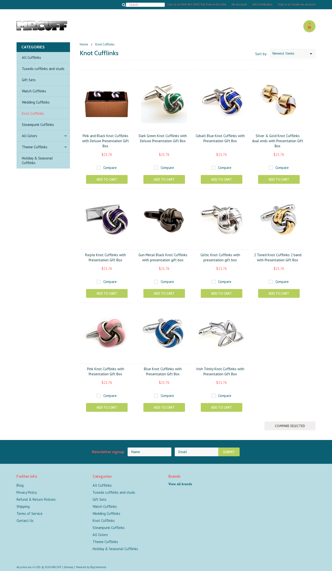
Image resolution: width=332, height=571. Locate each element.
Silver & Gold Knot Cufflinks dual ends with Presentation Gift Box (277, 140)
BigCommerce (98, 567)
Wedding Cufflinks (36, 102)
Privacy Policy (27, 492)
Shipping (23, 506)
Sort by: (261, 54)
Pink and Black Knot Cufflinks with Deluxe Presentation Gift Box (105, 140)
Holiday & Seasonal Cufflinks (37, 160)
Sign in (282, 4)
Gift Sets (29, 80)
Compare (110, 167)
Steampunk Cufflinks (38, 124)
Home (84, 44)
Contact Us (25, 520)
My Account (239, 4)
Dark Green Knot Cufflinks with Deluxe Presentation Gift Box (163, 138)
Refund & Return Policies (36, 499)
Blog (20, 485)
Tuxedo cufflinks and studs (43, 68)
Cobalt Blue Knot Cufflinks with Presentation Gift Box (220, 138)
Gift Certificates (262, 4)
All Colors (29, 135)
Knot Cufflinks (33, 113)
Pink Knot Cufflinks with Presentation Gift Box (105, 371)
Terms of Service (30, 513)
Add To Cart (106, 179)
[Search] (124, 4)
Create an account (303, 4)
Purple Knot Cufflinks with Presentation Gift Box (105, 257)
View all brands (180, 484)
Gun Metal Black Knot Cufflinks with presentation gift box (163, 257)
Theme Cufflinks (34, 147)
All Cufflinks (31, 57)
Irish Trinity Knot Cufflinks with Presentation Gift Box (220, 371)
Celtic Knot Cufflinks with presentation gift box (220, 257)
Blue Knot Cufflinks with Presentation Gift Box (163, 371)
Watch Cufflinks (34, 91)
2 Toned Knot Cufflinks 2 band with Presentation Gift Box (277, 257)
